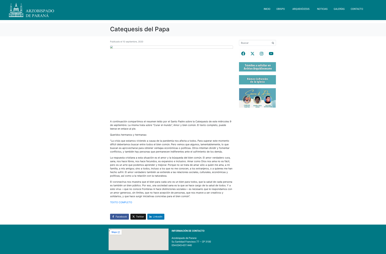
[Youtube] (271, 53)
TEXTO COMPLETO (121, 202)
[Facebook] (243, 53)
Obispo (280, 9)
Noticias (322, 9)
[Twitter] (252, 53)
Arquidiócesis (301, 9)
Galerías (339, 9)
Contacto (357, 9)
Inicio (267, 9)
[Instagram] (261, 53)
